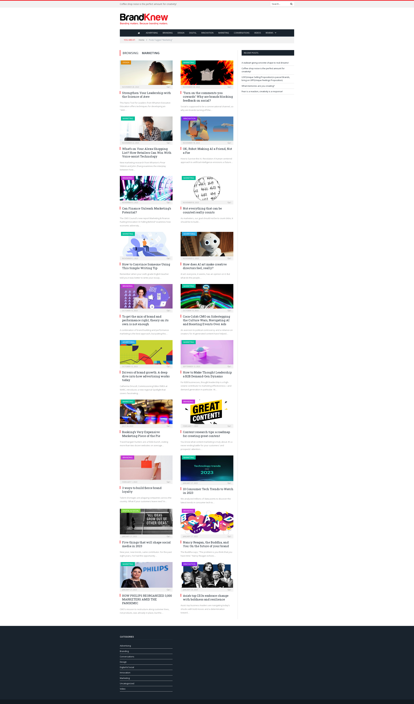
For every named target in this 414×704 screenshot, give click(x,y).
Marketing (223, 32)
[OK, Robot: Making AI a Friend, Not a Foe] (207, 129)
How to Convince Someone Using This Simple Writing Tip (146, 266)
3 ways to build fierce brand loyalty (142, 490)
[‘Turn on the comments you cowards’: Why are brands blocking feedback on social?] (207, 73)
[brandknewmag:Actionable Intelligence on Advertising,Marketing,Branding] (144, 18)
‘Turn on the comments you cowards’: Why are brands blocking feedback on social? (208, 96)
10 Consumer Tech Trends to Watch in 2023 (208, 491)
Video (122, 688)
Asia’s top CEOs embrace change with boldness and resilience (206, 597)
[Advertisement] (235, 18)
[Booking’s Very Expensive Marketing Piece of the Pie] (146, 413)
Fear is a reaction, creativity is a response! (262, 91)
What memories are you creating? (258, 85)
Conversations (241, 32)
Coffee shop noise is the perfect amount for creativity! (148, 4)
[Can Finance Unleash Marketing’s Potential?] (146, 189)
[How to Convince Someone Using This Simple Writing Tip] (146, 245)
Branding (168, 32)
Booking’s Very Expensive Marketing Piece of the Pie (141, 434)
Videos (257, 32)
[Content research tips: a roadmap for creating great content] (207, 413)
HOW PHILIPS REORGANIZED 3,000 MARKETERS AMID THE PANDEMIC (147, 599)
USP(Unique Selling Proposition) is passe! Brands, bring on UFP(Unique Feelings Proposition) (266, 79)
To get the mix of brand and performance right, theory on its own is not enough (145, 320)
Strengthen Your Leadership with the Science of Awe (146, 95)
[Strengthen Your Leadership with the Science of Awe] (146, 73)
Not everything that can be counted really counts (202, 210)
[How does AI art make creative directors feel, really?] (207, 245)
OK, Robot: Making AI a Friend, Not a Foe (207, 150)
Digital (192, 32)
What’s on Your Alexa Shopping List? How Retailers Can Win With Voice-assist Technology (146, 152)
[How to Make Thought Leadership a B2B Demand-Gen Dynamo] (207, 353)
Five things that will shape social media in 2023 (146, 544)
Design (181, 32)
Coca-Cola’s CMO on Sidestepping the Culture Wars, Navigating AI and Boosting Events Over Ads (206, 320)
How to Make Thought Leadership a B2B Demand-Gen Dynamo (207, 374)
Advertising (152, 32)
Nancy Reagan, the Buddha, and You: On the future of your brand (206, 544)
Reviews (269, 32)
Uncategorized (127, 683)
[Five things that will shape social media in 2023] (146, 522)
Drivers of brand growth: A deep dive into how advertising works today (146, 376)
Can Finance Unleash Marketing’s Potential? (146, 210)
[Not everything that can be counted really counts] (207, 189)
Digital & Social (131, 510)
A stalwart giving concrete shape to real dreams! (265, 62)
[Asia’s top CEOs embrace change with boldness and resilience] (207, 576)
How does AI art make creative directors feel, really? (205, 266)
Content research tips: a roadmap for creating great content (206, 434)
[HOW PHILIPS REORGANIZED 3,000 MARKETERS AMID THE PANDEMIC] (146, 576)
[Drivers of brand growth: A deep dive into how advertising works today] (146, 353)
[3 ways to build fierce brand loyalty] (146, 468)
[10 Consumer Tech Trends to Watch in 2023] (207, 469)
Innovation (207, 32)
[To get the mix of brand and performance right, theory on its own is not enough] (146, 297)
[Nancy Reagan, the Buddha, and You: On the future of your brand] (207, 522)
